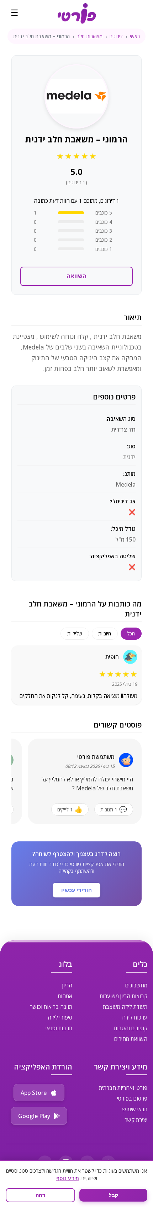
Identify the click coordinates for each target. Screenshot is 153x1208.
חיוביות (104, 633)
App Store (34, 1093)
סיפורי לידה (60, 1017)
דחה (40, 1195)
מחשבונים (136, 985)
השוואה (76, 276)
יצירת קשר (136, 1119)
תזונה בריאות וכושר (51, 1006)
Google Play (34, 1116)
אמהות (65, 996)
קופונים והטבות (130, 1028)
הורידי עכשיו (76, 890)
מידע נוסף (67, 1178)
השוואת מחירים (130, 1038)
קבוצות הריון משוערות (123, 996)
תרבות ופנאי (59, 1028)
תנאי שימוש (134, 1109)
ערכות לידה (134, 1017)
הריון (67, 985)
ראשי (135, 36)
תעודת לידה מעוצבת (125, 1006)
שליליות (74, 633)
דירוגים (116, 36)
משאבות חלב (89, 36)
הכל (131, 633)
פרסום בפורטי (132, 1098)
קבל (113, 1195)
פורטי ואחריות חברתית (123, 1087)
